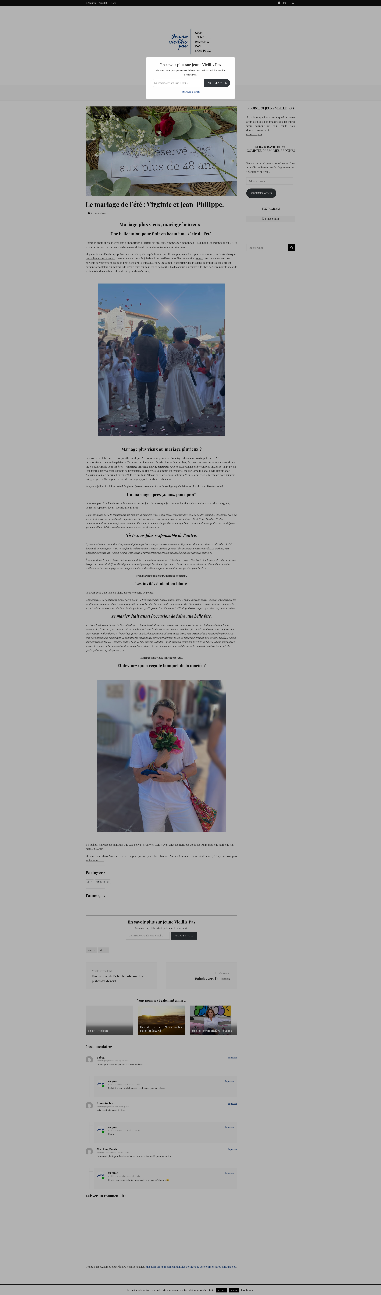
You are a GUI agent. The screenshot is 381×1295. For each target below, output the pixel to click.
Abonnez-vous (217, 82)
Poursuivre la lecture (190, 91)
